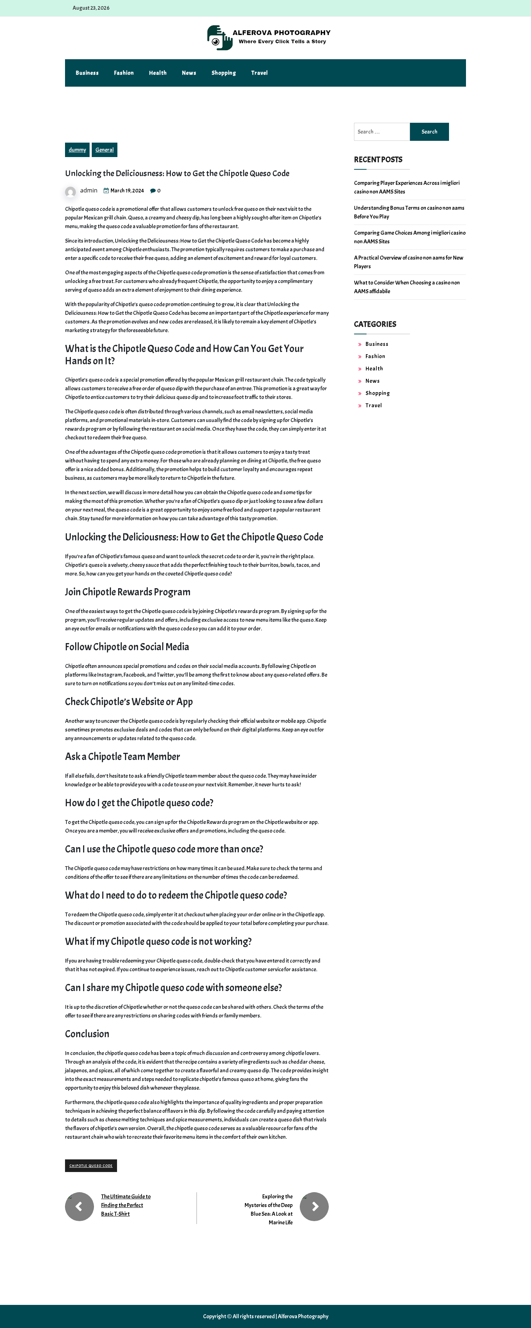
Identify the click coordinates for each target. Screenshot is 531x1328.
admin (89, 190)
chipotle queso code (91, 1165)
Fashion (124, 73)
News (189, 73)
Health (158, 73)
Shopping (224, 73)
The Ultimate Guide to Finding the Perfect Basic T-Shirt (126, 1205)
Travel (259, 73)
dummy (77, 149)
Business (87, 73)
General (104, 149)
